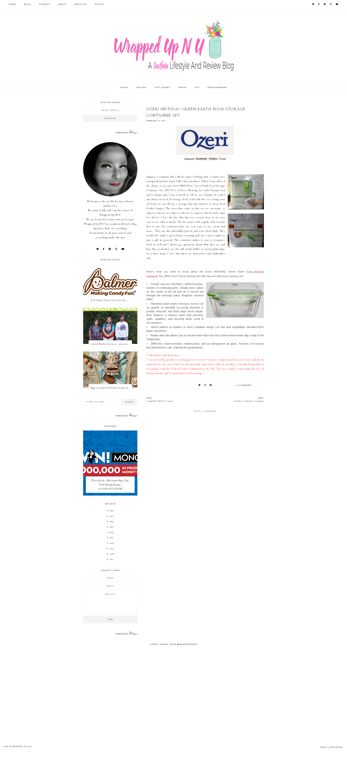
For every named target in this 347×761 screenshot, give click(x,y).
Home (12, 4)
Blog (27, 4)
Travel (182, 88)
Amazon (189, 158)
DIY (197, 88)
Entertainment (217, 88)
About (62, 4)
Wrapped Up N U (22, 746)
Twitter (213, 158)
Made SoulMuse (331, 747)
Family (124, 88)
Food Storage (255, 271)
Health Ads (120, 132)
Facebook (201, 158)
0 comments (244, 385)
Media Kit (80, 4)
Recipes (142, 88)
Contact (44, 4)
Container (152, 276)
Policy (99, 4)
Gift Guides (162, 88)
